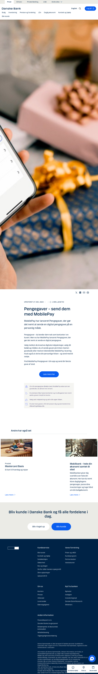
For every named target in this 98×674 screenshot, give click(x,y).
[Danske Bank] (12, 8)
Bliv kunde (61, 526)
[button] (4, 12)
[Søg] (80, 8)
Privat (9, 2)
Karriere (41, 591)
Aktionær (41, 598)
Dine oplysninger (44, 573)
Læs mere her (49, 374)
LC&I (44, 2)
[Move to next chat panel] (92, 658)
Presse (40, 595)
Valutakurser (70, 563)
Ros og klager (43, 566)
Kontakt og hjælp (44, 556)
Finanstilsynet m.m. (45, 620)
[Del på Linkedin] (80, 292)
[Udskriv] (88, 292)
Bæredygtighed (43, 605)
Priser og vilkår (70, 553)
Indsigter (68, 595)
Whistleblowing (43, 632)
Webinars (68, 605)
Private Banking (32, 2)
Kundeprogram (70, 556)
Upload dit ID (42, 576)
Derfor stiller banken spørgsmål (49, 569)
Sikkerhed (41, 563)
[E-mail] (84, 292)
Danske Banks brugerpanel (48, 623)
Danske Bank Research (73, 601)
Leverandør (42, 601)
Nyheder (68, 591)
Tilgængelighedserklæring (47, 636)
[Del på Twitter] (76, 292)
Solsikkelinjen (43, 559)
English (74, 8)
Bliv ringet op (38, 526)
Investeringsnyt (71, 598)
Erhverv (19, 2)
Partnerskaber (70, 559)
